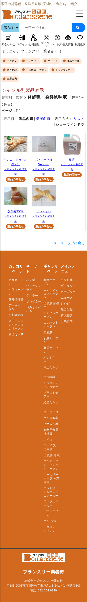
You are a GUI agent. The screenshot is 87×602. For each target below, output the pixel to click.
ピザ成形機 (51, 424)
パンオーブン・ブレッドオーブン (51, 464)
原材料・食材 (12, 97)
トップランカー (64, 69)
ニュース (52, 61)
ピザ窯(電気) (52, 455)
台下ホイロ (51, 412)
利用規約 (80, 44)
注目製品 (67, 309)
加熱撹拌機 (16, 299)
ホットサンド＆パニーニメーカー (51, 491)
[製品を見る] (15, 145)
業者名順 (43, 118)
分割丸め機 (16, 315)
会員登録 (34, 44)
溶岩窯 (48, 332)
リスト (78, 118)
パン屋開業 (51, 418)
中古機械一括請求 (35, 69)
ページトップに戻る (69, 242)
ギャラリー (68, 285)
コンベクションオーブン (51, 293)
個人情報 (68, 44)
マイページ (46, 44)
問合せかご (8, 44)
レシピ (65, 303)
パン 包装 (50, 521)
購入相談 (11, 69)
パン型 (30, 280)
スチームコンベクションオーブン (16, 324)
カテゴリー (32, 61)
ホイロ (48, 439)
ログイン (21, 44)
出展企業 (11, 61)
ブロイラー (33, 301)
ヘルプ (57, 44)
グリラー (32, 295)
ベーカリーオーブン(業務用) (51, 478)
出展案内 (11, 78)
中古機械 (49, 377)
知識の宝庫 (73, 61)
